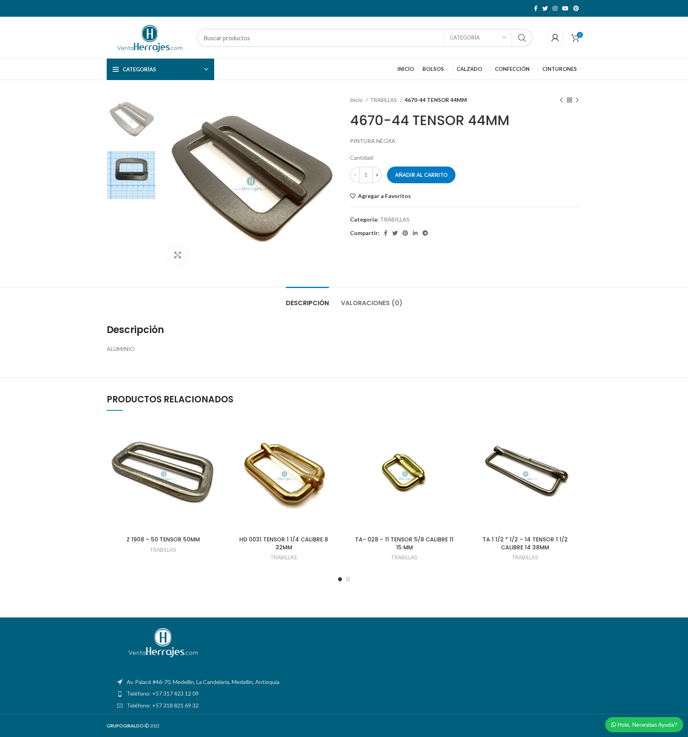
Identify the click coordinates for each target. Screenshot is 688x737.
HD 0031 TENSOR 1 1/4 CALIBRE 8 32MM (283, 543)
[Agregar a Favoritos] (213, 432)
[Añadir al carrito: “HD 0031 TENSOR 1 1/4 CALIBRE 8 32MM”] (334, 450)
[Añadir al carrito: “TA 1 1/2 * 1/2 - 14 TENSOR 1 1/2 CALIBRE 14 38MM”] (575, 450)
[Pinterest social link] (576, 8)
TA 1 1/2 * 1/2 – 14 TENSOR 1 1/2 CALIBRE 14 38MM (525, 543)
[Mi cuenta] (555, 38)
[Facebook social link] (536, 8)
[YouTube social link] (565, 8)
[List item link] (344, 693)
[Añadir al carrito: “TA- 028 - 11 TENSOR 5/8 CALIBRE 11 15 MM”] (455, 450)
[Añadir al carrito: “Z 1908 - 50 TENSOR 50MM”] (213, 450)
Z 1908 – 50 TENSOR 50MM (163, 539)
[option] (131, 120)
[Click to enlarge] (178, 255)
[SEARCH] (522, 38)
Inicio (357, 100)
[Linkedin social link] (415, 233)
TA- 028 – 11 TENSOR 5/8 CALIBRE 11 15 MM (404, 543)
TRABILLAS (384, 100)
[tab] (307, 299)
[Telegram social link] (425, 233)
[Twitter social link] (545, 8)
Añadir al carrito (421, 175)
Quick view (213, 468)
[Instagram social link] (555, 8)
